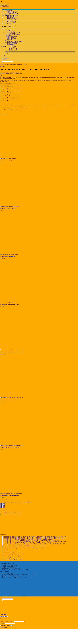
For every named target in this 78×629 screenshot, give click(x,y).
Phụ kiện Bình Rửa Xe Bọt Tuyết (13, 34)
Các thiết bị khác (12, 50)
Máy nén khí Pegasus (11, 26)
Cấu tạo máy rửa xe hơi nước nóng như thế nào (12, 552)
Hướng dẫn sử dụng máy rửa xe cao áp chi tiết (11, 557)
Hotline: (4, 616)
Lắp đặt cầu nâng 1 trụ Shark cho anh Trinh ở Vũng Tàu (10, 447)
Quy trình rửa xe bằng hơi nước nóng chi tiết (11, 551)
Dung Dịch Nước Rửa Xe (12, 36)
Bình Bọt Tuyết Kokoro (11, 31)
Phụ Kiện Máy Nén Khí (11, 29)
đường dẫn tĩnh (28, 502)
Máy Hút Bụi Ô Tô (8, 20)
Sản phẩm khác (8, 35)
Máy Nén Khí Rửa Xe (9, 23)
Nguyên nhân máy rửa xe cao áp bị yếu (10, 558)
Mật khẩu (2, 623)
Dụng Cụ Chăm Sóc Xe (11, 38)
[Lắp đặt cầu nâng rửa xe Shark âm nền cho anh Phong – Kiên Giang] (14, 349)
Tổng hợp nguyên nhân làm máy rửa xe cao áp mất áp (13, 553)
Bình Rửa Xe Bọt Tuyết (14, 48)
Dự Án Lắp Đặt (8, 51)
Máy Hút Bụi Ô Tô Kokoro (12, 21)
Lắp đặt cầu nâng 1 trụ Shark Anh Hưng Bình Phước (9, 304)
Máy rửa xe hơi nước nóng (12, 18)
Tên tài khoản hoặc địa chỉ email (7, 621)
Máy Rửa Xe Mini (10, 17)
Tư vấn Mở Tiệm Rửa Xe (12, 42)
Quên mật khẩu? (3, 627)
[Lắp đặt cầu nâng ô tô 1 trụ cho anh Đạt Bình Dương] (11, 493)
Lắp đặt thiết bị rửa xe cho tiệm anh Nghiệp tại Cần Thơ (10, 399)
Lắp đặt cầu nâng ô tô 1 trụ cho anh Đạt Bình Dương (9, 495)
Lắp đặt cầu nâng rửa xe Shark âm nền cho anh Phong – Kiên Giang (12, 352)
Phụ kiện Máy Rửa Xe (11, 19)
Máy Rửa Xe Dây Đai (11, 16)
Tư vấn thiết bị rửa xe (11, 44)
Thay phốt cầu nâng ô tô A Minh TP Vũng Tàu (8, 208)
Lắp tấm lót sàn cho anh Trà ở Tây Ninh (7, 160)
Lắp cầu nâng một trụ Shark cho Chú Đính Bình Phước (11, 513)
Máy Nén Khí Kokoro (11, 25)
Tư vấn (3, 57)
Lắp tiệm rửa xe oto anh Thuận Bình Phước (7, 256)
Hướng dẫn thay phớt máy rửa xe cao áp (10, 556)
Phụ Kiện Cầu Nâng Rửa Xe (12, 13)
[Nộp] (2, 62)
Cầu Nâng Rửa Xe (8, 10)
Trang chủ (4, 55)
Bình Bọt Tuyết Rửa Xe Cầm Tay (13, 32)
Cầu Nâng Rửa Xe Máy (11, 12)
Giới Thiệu (4, 56)
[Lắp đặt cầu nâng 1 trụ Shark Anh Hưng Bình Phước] (8, 302)
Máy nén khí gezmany (11, 24)
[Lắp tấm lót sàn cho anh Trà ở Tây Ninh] (8, 158)
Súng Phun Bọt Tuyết (11, 33)
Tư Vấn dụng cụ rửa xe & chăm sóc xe (17, 49)
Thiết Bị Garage (10, 39)
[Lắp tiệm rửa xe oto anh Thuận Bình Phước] (9, 254)
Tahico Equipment (15, 72)
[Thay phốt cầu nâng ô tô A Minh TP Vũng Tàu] (9, 206)
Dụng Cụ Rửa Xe (10, 37)
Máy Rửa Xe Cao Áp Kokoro (12, 15)
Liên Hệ (6, 53)
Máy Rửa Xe (7, 14)
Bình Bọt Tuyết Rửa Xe (9, 30)
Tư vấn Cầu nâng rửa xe (12, 43)
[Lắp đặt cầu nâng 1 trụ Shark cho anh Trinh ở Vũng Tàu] (11, 445)
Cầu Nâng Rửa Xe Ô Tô (12, 11)
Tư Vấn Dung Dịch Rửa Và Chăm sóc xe (15, 41)
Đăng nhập (11, 625)
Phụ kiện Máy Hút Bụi (11, 22)
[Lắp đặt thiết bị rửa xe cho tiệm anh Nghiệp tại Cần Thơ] (11, 397)
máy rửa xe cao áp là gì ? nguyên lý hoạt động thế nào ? (13, 559)
